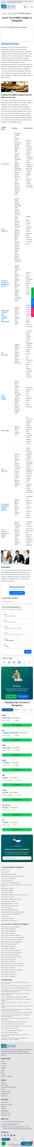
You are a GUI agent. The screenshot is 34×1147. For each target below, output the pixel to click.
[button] (32, 30)
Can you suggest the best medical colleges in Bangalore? (17, 60)
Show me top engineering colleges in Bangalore (15, 67)
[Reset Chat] (32, 34)
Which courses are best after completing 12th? (15, 64)
